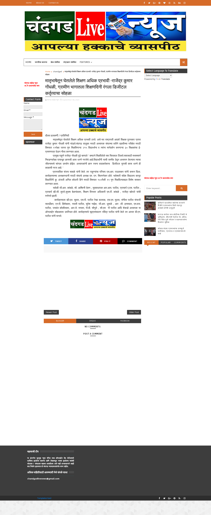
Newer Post (51, 312)
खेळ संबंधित (55, 62)
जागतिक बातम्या (41, 62)
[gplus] (154, 3)
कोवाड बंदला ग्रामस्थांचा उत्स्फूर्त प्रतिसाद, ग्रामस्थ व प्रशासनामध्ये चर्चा (172, 231)
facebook (124, 321)
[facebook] (144, 3)
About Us (40, 3)
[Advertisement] (33, 189)
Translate (165, 79)
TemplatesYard (44, 498)
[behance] (179, 3)
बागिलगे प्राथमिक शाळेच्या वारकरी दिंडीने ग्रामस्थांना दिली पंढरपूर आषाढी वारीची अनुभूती (171, 205)
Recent (151, 242)
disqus (92, 321)
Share (82, 241)
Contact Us (54, 3)
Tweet (58, 241)
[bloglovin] (164, 3)
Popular (166, 242)
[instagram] (184, 3)
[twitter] (149, 3)
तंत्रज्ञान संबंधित (69, 62)
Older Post (134, 312)
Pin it (107, 241)
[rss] (174, 3)
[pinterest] (159, 3)
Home (29, 3)
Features (85, 62)
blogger (60, 321)
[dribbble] (169, 3)
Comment (132, 241)
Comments (180, 242)
